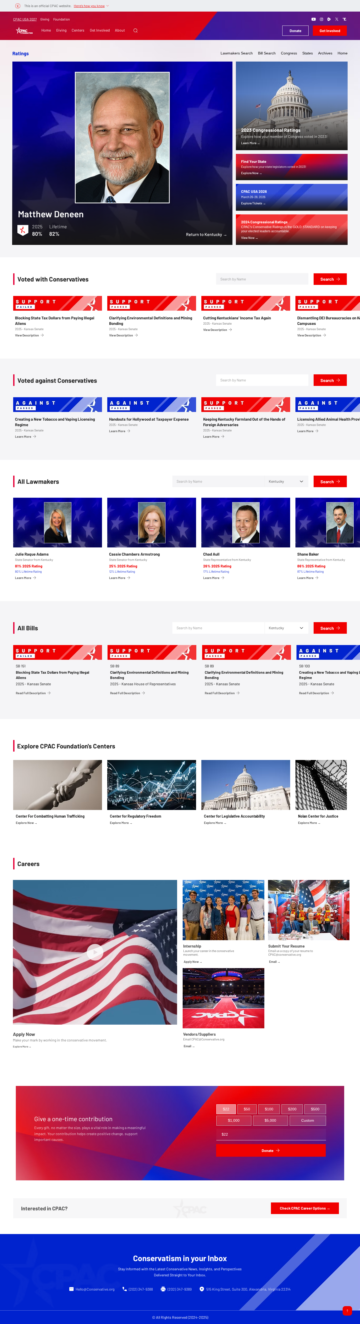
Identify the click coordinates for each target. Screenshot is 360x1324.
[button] (135, 30)
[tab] (226, 1109)
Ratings (20, 53)
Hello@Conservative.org (95, 1289)
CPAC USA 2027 (25, 19)
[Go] (347, 1311)
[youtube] (314, 19)
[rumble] (329, 19)
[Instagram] (321, 19)
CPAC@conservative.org (284, 954)
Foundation (61, 19)
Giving (44, 19)
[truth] (344, 19)
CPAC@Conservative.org (207, 1039)
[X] (337, 19)
